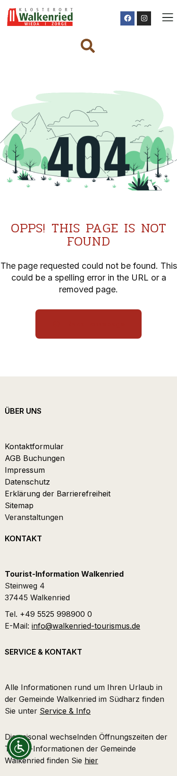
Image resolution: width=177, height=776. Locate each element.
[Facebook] (127, 18)
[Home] (40, 17)
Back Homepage (95, 323)
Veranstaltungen (34, 517)
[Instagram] (144, 18)
